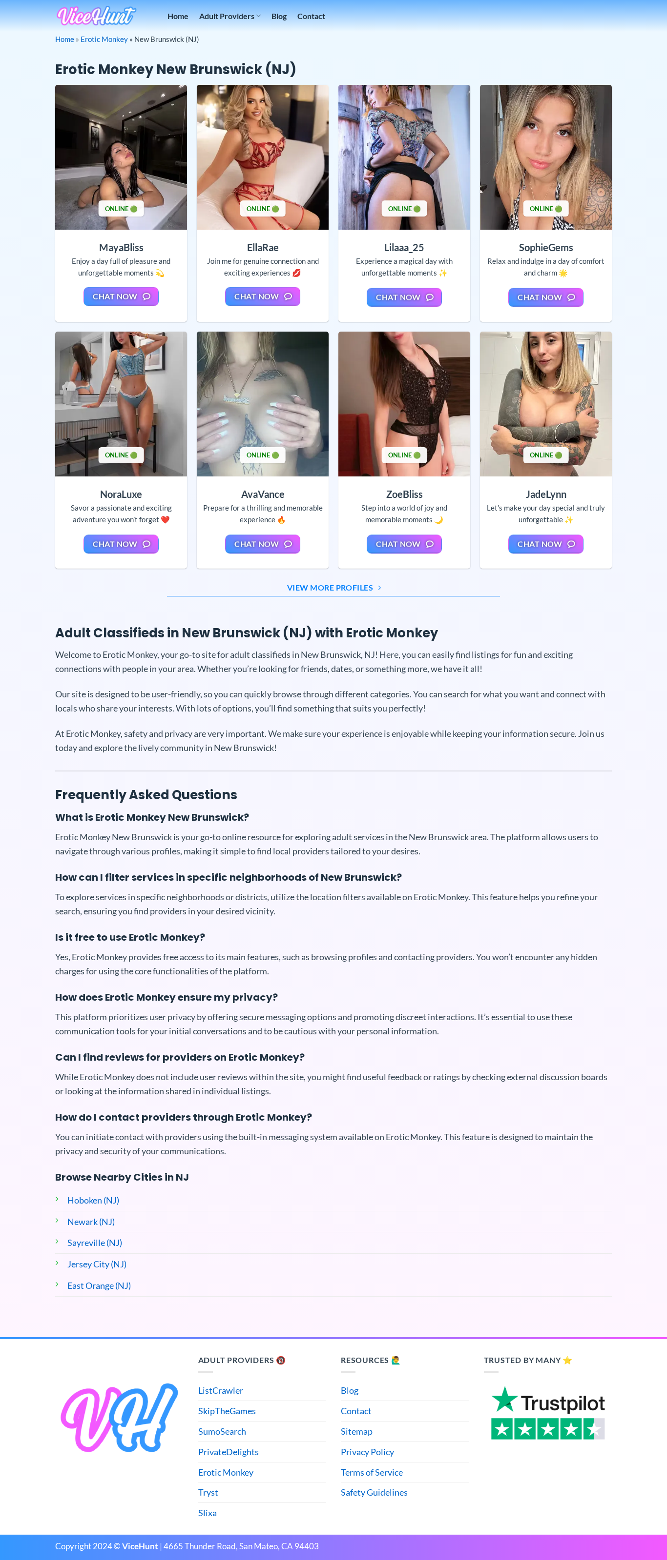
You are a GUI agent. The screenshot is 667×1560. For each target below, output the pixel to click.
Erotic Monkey (104, 39)
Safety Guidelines (374, 1492)
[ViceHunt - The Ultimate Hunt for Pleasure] (96, 16)
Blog (279, 15)
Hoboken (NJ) (93, 1200)
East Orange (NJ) (99, 1285)
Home (177, 15)
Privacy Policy (367, 1451)
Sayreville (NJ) (94, 1242)
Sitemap (357, 1431)
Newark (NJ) (91, 1221)
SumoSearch (222, 1431)
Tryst (208, 1492)
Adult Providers (226, 15)
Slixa (207, 1512)
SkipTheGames (227, 1410)
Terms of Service (372, 1472)
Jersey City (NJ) (96, 1264)
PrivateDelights (228, 1451)
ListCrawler (220, 1390)
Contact (311, 15)
